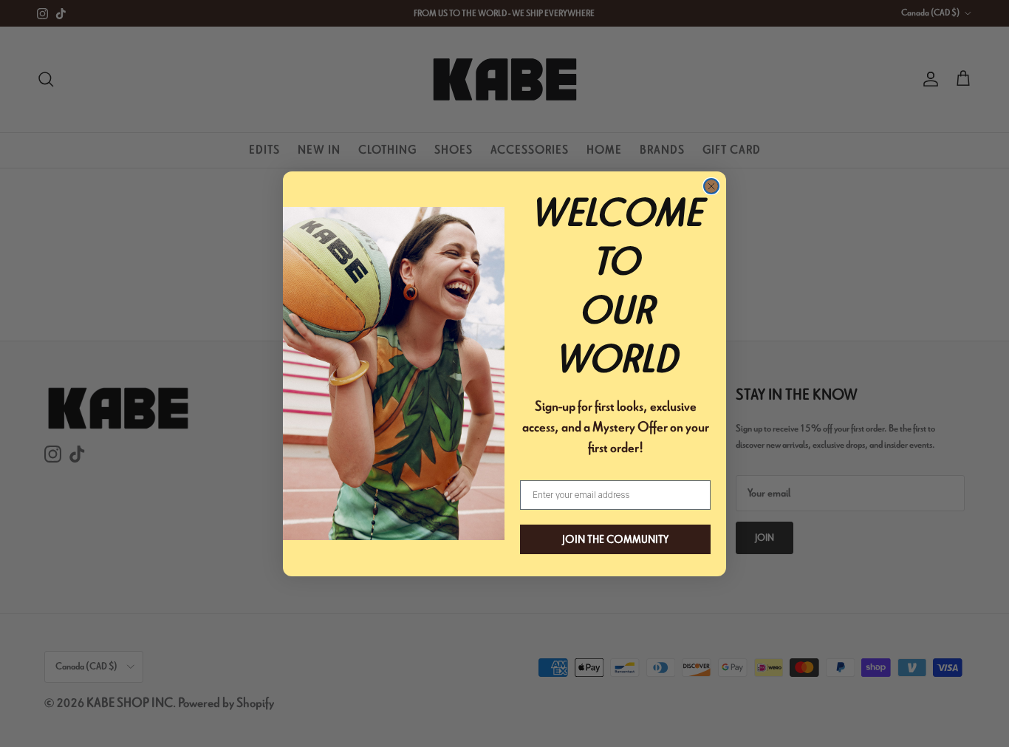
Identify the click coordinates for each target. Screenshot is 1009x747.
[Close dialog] (711, 186)
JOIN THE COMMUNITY (615, 539)
